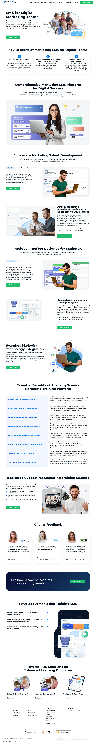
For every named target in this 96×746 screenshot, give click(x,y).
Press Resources (50, 710)
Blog (29, 710)
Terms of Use (5, 738)
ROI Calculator (32, 712)
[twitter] (71, 710)
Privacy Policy (13, 738)
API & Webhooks (32, 715)
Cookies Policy (29, 738)
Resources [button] (59, 2)
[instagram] (76, 710)
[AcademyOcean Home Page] (10, 2)
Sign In (76, 2)
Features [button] (51, 2)
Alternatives (16, 712)
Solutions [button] (43, 2)
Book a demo (13, 37)
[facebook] (68, 710)
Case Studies (69, 2)
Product (31, 2)
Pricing (37, 2)
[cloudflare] (15, 741)
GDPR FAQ (21, 738)
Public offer (49, 720)
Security (15, 715)
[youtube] (79, 710)
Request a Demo (87, 2)
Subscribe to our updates (50, 713)
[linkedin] (74, 710)
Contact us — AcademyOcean (50, 717)
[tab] (10, 168)
